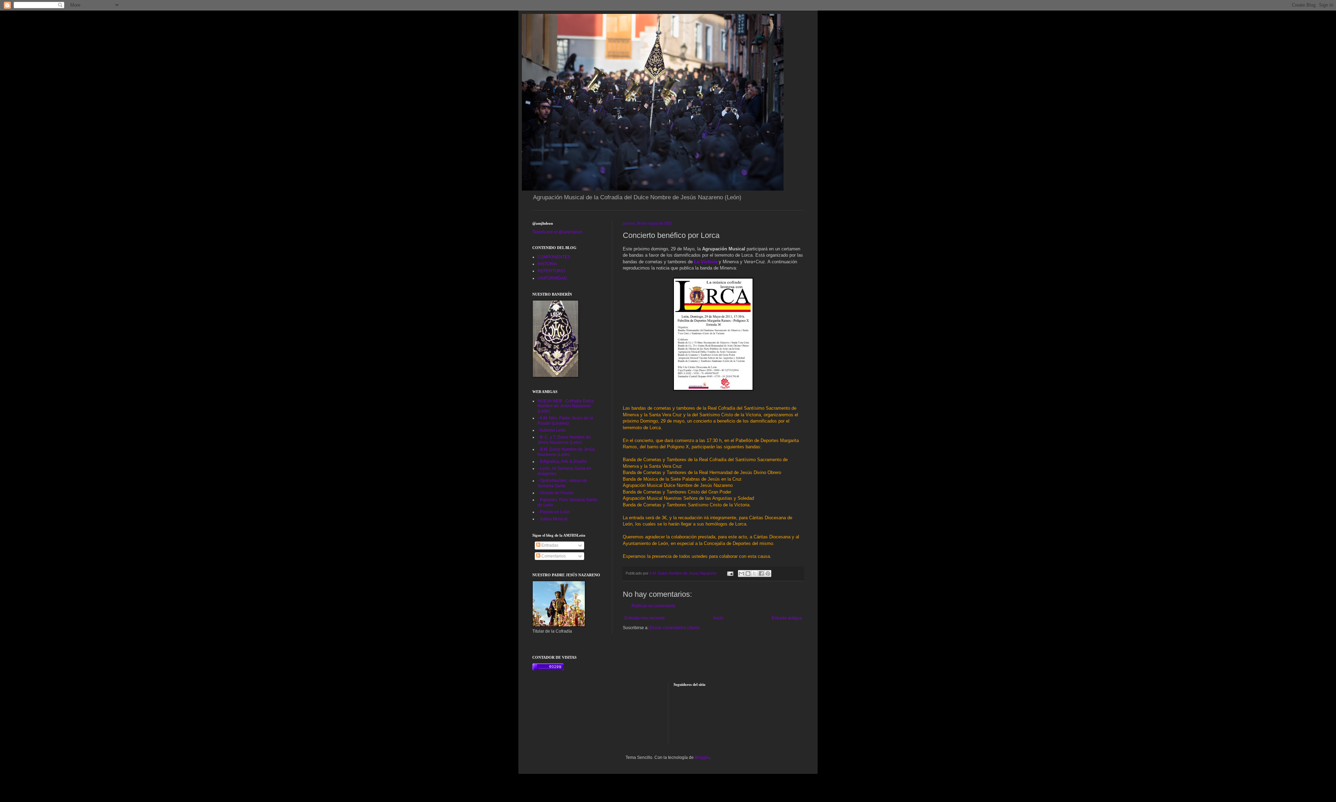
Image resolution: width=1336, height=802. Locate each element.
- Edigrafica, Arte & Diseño (562, 461)
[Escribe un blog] (748, 573)
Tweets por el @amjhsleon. (557, 232)
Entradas (549, 545)
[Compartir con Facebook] (761, 573)
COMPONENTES (554, 257)
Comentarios (553, 556)
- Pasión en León (554, 512)
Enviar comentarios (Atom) (675, 627)
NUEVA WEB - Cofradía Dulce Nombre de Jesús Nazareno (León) (566, 406)
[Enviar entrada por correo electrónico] (729, 573)
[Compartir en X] (754, 573)
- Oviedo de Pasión (556, 492)
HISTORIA (547, 264)
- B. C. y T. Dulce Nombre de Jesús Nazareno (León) (564, 439)
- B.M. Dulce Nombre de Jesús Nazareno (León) (566, 452)
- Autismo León (552, 430)
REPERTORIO (551, 270)
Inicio (718, 618)
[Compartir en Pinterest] (767, 573)
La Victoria (705, 261)
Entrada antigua (787, 618)
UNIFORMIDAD (552, 278)
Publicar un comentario (653, 605)
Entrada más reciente (645, 618)
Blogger (702, 757)
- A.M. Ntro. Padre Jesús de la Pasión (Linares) (565, 420)
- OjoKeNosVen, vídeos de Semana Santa (562, 483)
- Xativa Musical (552, 518)
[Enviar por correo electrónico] (741, 573)
